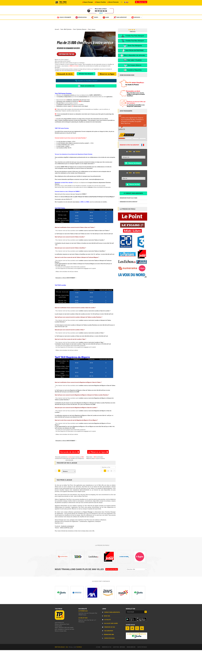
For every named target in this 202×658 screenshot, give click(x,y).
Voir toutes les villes (112, 569)
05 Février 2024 (83, 611)
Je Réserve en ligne (97, 451)
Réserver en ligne (107, 74)
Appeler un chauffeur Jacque (87, 80)
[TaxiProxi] (59, 619)
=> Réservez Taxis (141, 2)
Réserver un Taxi (109, 627)
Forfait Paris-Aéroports (112, 612)
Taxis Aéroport (121, 17)
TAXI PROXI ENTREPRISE (134, 50)
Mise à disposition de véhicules (134, 55)
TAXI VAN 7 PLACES (134, 60)
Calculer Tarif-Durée (111, 623)
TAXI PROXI (79, 647)
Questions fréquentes (134, 70)
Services (137, 17)
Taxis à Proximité (65, 17)
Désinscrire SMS (108, 634)
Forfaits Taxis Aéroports (86, 74)
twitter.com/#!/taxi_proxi (66, 527)
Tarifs (96, 17)
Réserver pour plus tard (128, 198)
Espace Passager (88, 512)
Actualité (107, 619)
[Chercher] (146, 569)
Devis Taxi (107, 616)
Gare (107, 17)
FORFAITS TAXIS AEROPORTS (134, 193)
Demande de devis (65, 74)
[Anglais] (127, 2)
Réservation (82, 17)
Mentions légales (60, 647)
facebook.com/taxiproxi (67, 526)
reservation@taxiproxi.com (96, 179)
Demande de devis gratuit (128, 202)
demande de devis (69, 95)
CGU (67, 647)
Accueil (98, 647)
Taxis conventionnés (87, 86)
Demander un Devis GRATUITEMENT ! (66, 278)
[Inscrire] (145, 612)
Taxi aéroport (108, 631)
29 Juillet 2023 (83, 618)
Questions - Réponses (119, 647)
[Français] (125, 2)
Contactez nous (109, 638)
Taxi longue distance (134, 65)
